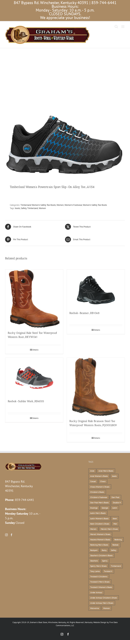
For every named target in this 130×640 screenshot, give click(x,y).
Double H (117, 502)
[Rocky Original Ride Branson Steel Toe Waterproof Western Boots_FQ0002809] (96, 387)
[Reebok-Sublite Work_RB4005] (34, 377)
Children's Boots (97, 492)
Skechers (94, 560)
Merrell (93, 529)
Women (60, 205)
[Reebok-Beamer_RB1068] (96, 289)
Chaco (102, 481)
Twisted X (108, 571)
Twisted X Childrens (98, 576)
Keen (115, 518)
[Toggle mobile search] (116, 26)
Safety (23, 208)
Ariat (92, 471)
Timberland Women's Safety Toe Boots (38, 205)
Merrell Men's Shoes (109, 529)
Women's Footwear (73, 205)
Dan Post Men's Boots (99, 502)
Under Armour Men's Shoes (101, 603)
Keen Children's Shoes (99, 523)
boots (17, 208)
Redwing (118, 539)
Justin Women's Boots (99, 518)
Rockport (94, 550)
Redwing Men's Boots (99, 544)
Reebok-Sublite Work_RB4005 (26, 401)
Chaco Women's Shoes (99, 486)
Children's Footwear (98, 497)
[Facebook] (11, 534)
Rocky (104, 550)
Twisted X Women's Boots (101, 587)
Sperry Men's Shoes (98, 566)
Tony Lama (95, 571)
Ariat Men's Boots (106, 471)
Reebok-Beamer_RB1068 (84, 313)
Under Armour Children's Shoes (103, 597)
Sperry (104, 560)
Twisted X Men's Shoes (100, 581)
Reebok (115, 544)
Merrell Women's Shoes (100, 534)
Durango (94, 508)
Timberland (32, 208)
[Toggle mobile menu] (123, 26)
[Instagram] (6, 534)
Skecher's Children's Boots (101, 555)
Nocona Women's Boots (100, 539)
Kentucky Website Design (95, 622)
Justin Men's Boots (98, 513)
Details (35, 349)
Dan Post (115, 497)
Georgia (105, 508)
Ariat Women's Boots (99, 476)
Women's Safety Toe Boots (95, 205)
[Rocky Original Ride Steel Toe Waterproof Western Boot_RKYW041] (34, 299)
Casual (93, 481)
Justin (114, 508)
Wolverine (94, 608)
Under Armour (96, 592)
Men (115, 523)
